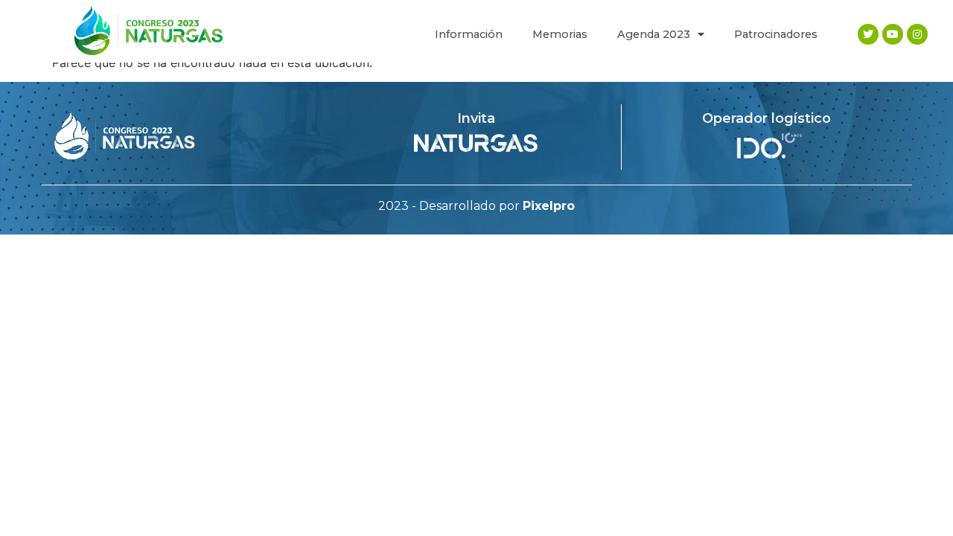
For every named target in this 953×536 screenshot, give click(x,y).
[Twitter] (868, 34)
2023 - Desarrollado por (476, 206)
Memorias (559, 34)
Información (469, 34)
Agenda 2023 (653, 34)
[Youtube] (892, 34)
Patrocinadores (775, 34)
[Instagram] (917, 34)
